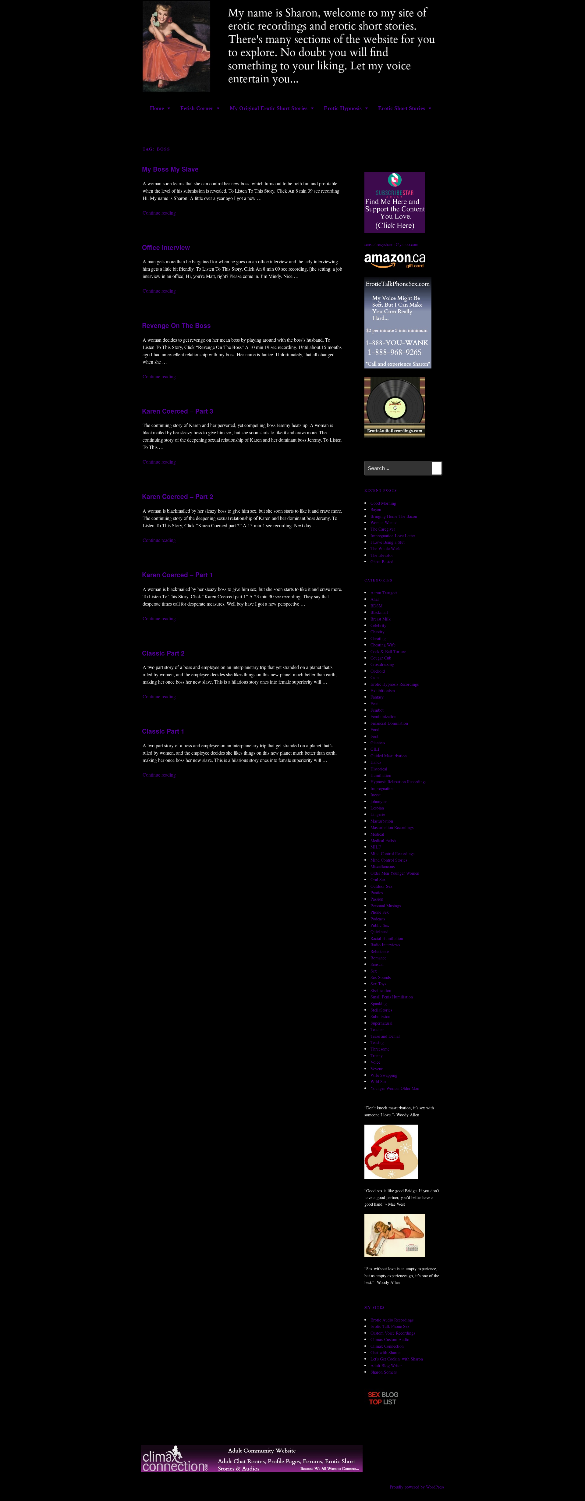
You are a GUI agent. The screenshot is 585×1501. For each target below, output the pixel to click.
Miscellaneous (382, 866)
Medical (377, 834)
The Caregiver (382, 529)
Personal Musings (385, 906)
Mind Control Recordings (392, 853)
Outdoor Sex (381, 886)
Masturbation (381, 821)
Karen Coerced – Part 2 (177, 496)
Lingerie (377, 814)
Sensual (377, 964)
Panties (376, 892)
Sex (373, 971)
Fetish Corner (196, 108)
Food (374, 729)
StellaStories (381, 1010)
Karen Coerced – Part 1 (177, 574)
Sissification (380, 990)
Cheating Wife (382, 645)
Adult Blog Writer (386, 1365)
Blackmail (379, 612)
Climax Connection (387, 1346)
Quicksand (379, 931)
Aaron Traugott (383, 593)
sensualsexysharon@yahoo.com (391, 244)
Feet (374, 703)
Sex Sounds (380, 977)
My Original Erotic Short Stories (268, 108)
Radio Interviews (385, 945)
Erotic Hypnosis (343, 108)
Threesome (379, 1049)
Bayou (375, 509)
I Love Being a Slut (387, 542)
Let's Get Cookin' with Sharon (396, 1359)
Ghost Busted (381, 561)
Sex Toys (378, 984)
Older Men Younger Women (394, 873)
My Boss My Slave (170, 168)
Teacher (377, 1029)
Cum (374, 677)
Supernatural (381, 1023)
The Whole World (386, 548)
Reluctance (379, 951)
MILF (375, 847)
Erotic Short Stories (401, 108)
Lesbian (377, 808)
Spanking (378, 1003)
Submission (380, 1016)
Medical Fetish (383, 840)
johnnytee (378, 801)
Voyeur (376, 1069)
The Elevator (381, 555)
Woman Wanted (384, 522)
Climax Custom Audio (389, 1339)
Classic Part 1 (163, 730)
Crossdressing (382, 664)
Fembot (377, 710)
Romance (378, 958)
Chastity (377, 632)
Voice (375, 1062)
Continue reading (159, 212)
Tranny (376, 1055)
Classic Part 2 (163, 652)
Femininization (383, 716)
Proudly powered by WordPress (417, 1487)
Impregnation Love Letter (392, 536)
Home (157, 108)
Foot (374, 736)
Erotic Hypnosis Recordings (394, 684)
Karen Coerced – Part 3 (177, 410)
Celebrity (378, 625)
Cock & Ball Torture (388, 651)
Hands (375, 762)
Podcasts (377, 919)
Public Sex (379, 925)
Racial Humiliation (386, 938)
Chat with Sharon (385, 1352)
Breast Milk (380, 619)
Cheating (378, 638)
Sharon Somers (383, 1372)
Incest (375, 795)
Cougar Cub (380, 658)
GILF (375, 749)
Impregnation (382, 788)
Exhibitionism (382, 690)
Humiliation (380, 775)
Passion (376, 899)
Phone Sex (379, 912)
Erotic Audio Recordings (391, 1320)
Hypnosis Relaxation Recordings (398, 781)
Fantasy (377, 697)
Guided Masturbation (388, 756)
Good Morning (383, 503)
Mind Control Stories (388, 860)
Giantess (377, 742)
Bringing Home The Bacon (393, 516)
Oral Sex (378, 879)
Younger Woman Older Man (394, 1088)
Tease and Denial (385, 1036)
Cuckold (377, 671)
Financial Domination (389, 723)
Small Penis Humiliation (391, 997)
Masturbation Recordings (391, 827)
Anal (374, 599)
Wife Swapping (383, 1075)
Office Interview (166, 247)
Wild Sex (378, 1081)
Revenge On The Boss (176, 325)
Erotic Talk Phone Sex (390, 1326)
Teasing (377, 1042)
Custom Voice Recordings (392, 1333)
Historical (378, 769)
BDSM (376, 606)
